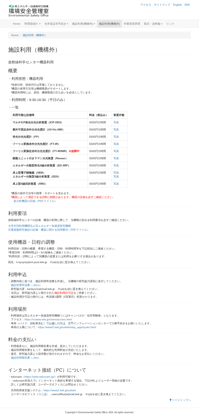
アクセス (145, 4)
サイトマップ (162, 4)
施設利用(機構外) (109, 23)
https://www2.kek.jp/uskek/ (60, 390)
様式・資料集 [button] (152, 23)
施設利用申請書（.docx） (26, 285)
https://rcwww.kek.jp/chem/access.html (48, 319)
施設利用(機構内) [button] (82, 23)
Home (16, 23)
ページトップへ (181, 400)
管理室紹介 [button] (31, 23)
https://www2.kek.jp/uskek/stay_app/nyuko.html (67, 327)
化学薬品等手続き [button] (55, 23)
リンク (170, 23)
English (177, 4)
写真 (116, 122)
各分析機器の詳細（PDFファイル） (35, 201)
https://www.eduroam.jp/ (39, 376)
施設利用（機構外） (35, 35)
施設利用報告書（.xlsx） (26, 357)
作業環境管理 (132, 23)
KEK (187, 4)
